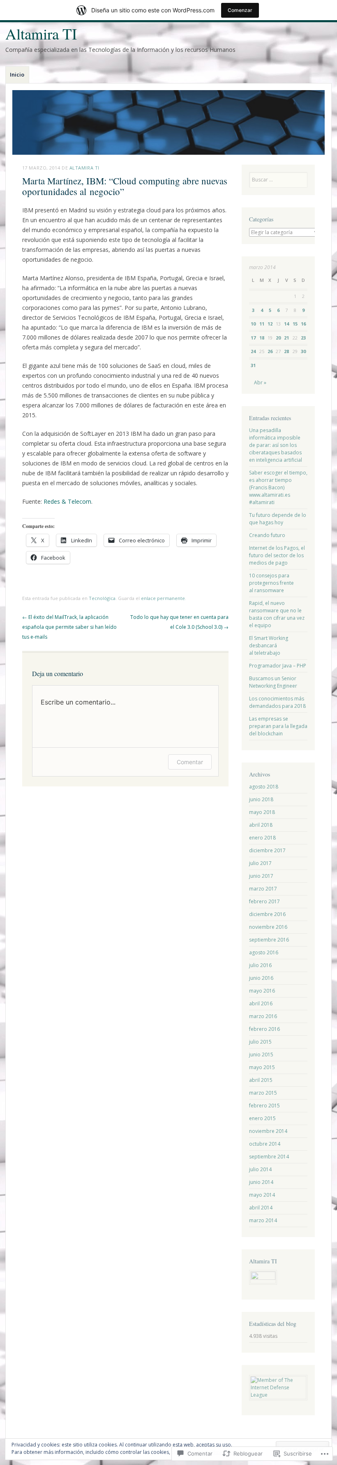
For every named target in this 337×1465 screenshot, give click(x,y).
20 (278, 338)
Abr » (260, 382)
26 (270, 351)
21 (286, 338)
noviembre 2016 (268, 926)
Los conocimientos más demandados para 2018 (277, 702)
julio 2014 (260, 1169)
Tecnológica (102, 598)
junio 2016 (261, 977)
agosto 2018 (263, 786)
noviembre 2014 (268, 1131)
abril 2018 (260, 824)
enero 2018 (262, 837)
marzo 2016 (263, 1016)
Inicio (17, 74)
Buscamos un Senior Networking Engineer (273, 682)
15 (295, 324)
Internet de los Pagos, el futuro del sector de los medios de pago (277, 555)
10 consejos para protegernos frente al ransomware (271, 583)
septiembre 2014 (269, 1156)
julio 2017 (260, 863)
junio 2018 (261, 799)
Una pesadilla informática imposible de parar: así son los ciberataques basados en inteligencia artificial (275, 445)
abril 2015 (260, 1080)
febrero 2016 (264, 1029)
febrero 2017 (264, 901)
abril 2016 (260, 1003)
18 (261, 338)
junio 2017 (261, 875)
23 (303, 338)
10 (253, 324)
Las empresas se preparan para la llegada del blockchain (278, 726)
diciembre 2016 (267, 914)
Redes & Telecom (67, 501)
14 (286, 324)
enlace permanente (163, 598)
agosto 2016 (263, 952)
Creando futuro (267, 535)
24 (253, 351)
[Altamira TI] (168, 122)
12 (270, 324)
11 (261, 324)
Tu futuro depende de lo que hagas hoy (277, 519)
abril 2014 (260, 1207)
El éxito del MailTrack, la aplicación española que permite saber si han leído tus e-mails (69, 627)
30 (303, 351)
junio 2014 (261, 1182)
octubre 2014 (264, 1143)
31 (253, 365)
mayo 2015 (262, 1067)
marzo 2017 (263, 888)
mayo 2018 (262, 812)
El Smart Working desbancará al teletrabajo (268, 645)
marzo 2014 (263, 1220)
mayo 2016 (262, 990)
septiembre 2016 (269, 939)
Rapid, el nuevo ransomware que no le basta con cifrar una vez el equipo (277, 614)
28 (286, 351)
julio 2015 (260, 1041)
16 (303, 324)
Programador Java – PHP (277, 665)
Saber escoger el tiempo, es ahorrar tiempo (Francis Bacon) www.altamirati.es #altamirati (278, 487)
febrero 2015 (264, 1105)
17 (253, 338)
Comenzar (240, 10)
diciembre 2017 (267, 850)
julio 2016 (260, 965)
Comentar (190, 761)
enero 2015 (262, 1118)
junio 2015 (261, 1054)
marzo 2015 (263, 1092)
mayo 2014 (262, 1194)
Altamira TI (41, 33)
